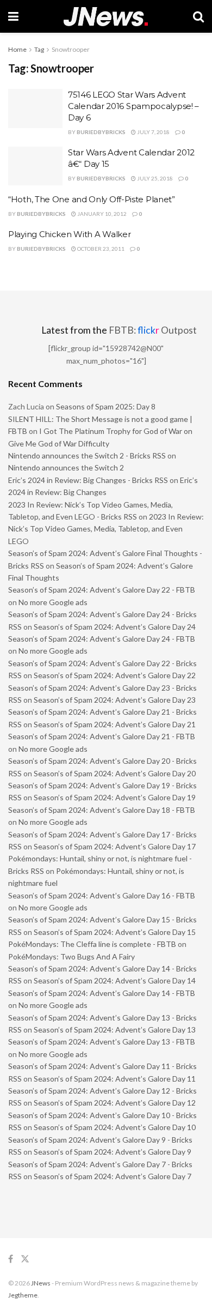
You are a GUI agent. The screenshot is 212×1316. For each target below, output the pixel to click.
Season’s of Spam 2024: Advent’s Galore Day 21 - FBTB (101, 736)
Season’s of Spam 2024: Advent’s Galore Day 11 (115, 1078)
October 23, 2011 (100, 248)
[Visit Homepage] (106, 16)
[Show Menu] (13, 16)
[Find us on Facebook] (10, 1259)
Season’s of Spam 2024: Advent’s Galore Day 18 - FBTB (101, 809)
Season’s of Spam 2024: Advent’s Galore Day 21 (115, 724)
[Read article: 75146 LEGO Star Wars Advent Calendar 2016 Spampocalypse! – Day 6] (35, 108)
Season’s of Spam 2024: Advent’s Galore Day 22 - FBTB (101, 589)
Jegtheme (23, 1295)
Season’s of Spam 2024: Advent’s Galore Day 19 (115, 797)
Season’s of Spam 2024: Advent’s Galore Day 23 (115, 699)
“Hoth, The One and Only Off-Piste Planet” (91, 199)
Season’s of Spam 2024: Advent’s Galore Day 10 (115, 1127)
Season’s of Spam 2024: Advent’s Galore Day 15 (115, 932)
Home (17, 49)
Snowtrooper (71, 49)
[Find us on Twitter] (25, 1259)
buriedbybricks (101, 132)
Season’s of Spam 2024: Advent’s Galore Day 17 (115, 846)
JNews (41, 1283)
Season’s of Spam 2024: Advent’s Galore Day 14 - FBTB (101, 993)
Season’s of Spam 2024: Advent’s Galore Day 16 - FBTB (101, 895)
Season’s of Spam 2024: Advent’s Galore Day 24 (115, 626)
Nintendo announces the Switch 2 (66, 467)
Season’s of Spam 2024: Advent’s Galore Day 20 (115, 773)
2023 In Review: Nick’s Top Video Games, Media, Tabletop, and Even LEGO (106, 529)
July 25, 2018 (154, 178)
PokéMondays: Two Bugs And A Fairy (71, 956)
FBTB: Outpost (153, 330)
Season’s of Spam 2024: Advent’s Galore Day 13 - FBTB (101, 1041)
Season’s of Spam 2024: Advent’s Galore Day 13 (115, 1029)
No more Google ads (53, 602)
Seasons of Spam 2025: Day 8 (105, 406)
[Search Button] (198, 16)
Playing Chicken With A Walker (69, 234)
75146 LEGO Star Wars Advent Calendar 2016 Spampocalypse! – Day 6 (133, 106)
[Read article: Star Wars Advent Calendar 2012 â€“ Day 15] (35, 166)
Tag (39, 49)
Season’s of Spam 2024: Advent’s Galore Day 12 (115, 1102)
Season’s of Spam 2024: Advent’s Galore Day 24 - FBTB (101, 638)
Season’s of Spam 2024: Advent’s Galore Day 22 (115, 675)
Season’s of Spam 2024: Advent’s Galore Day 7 (112, 1176)
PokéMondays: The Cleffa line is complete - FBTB (92, 944)
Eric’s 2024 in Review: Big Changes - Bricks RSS (88, 480)
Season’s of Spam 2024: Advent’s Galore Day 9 (112, 1151)
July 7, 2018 (153, 132)
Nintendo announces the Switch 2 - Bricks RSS (87, 455)
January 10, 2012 (101, 213)
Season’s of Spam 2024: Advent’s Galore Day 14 (115, 980)
